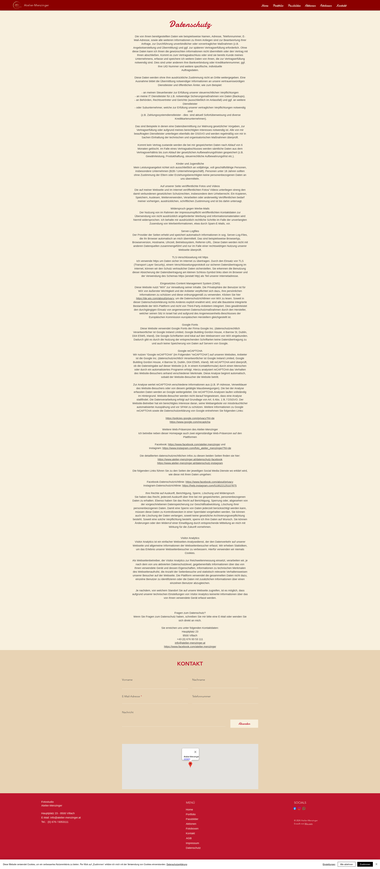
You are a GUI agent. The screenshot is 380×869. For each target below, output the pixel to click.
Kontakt (190, 833)
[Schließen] (376, 864)
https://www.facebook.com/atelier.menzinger (194, 444)
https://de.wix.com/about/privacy (155, 298)
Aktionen (191, 823)
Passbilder (192, 819)
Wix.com (309, 823)
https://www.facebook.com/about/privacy (209, 481)
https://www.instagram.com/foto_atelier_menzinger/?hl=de (196, 448)
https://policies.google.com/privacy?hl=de (190, 418)
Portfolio (191, 814)
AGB (189, 838)
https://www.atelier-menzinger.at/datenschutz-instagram (190, 463)
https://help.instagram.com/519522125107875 (209, 485)
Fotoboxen (192, 828)
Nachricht (127, 712)
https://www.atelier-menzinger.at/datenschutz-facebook (190, 459)
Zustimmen (365, 864)
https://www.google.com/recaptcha (190, 422)
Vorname (127, 679)
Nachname (198, 679)
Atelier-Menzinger (36, 5)
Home (189, 809)
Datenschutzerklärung (177, 864)
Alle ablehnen (346, 864)
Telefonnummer (201, 696)
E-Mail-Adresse (131, 696)
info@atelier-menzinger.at (190, 642)
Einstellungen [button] (329, 864)
